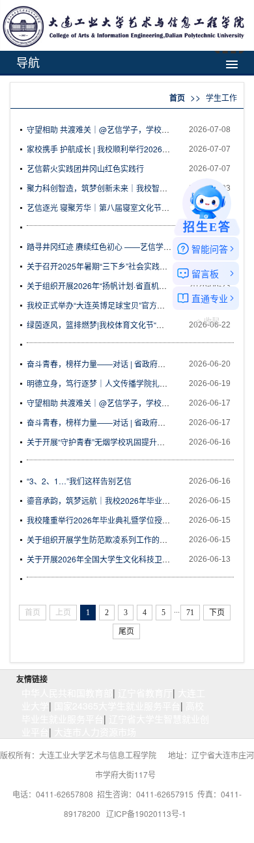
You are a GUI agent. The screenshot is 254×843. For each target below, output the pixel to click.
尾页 (126, 631)
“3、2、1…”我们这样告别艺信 (79, 480)
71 (190, 612)
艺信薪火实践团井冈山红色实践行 (85, 168)
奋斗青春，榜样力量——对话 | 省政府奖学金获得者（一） (127, 422)
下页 (217, 612)
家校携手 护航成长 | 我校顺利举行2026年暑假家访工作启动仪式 (137, 148)
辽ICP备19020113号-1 (146, 813)
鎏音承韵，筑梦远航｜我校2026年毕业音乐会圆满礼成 (122, 500)
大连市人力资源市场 (95, 731)
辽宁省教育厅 (145, 692)
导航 (28, 61)
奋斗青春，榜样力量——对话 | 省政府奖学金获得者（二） (127, 363)
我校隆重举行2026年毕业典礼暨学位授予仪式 (106, 519)
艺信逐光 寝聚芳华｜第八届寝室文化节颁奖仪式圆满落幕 (125, 207)
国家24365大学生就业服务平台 (117, 705)
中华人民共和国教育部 (67, 692)
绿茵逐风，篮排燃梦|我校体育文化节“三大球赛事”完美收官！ (132, 324)
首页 (177, 98)
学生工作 (221, 97)
